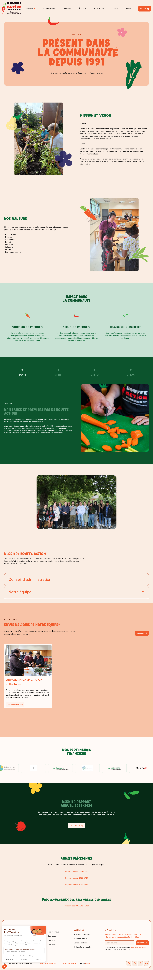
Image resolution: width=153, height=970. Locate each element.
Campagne (52, 936)
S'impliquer (67, 8)
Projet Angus (99, 8)
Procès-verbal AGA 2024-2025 (76, 906)
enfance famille (80, 939)
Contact (129, 8)
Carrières (115, 8)
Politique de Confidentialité (138, 947)
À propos (82, 8)
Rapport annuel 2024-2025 (76, 871)
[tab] (22, 373)
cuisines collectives (82, 935)
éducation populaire (82, 947)
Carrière (51, 940)
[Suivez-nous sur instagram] (134, 963)
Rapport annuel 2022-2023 (76, 885)
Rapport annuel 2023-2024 (76, 878)
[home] (11, 8)
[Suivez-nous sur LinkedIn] (140, 963)
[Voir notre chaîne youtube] (146, 963)
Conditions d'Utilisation (69, 963)
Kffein (87, 963)
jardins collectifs (81, 943)
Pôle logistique (49, 8)
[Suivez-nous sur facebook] (128, 963)
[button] (31, 8)
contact (51, 944)
